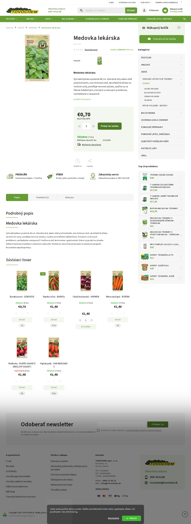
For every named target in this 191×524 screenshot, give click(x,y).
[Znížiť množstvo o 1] (79, 126)
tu (76, 511)
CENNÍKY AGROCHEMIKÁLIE (166, 2)
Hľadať (131, 10)
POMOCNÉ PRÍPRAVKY (152, 127)
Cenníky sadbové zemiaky (19, 481)
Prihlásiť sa (158, 424)
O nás (111, 2)
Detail (22, 319)
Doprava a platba (127, 2)
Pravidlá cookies (59, 489)
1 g (22, 325)
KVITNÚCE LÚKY (149, 148)
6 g (22, 393)
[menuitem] (14, 19)
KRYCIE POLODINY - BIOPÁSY (155, 105)
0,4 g (54, 393)
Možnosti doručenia (91, 144)
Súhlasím (133, 518)
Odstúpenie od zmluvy (62, 479)
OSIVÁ (144, 71)
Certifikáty (11, 471)
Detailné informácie (82, 99)
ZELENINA (148, 100)
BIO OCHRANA (148, 113)
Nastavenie (113, 518)
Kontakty (145, 2)
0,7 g (54, 325)
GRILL (144, 155)
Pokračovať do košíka (164, 39)
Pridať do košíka (109, 126)
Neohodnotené (91, 50)
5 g (118, 325)
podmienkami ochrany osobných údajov (144, 430)
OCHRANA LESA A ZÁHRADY (154, 120)
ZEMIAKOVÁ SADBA (151, 96)
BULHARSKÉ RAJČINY (152, 92)
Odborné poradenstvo (17, 486)
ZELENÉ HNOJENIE (151, 88)
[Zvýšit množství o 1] (91, 320)
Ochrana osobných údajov (64, 474)
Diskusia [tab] (69, 197)
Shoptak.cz (31, 516)
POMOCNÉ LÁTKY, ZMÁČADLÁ (155, 134)
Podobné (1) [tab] (42, 197)
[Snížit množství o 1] (80, 320)
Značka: (122, 49)
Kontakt (10, 466)
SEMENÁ (146, 83)
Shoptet (17, 516)
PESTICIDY (146, 57)
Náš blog (10, 491)
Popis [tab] (17, 197)
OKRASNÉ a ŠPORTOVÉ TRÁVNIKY (157, 79)
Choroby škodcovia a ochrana (21, 496)
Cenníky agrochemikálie (18, 476)
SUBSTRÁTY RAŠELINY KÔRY (155, 141)
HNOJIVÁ (145, 64)
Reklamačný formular (61, 484)
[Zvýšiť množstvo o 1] (93, 126)
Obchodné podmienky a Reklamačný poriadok (69, 468)
